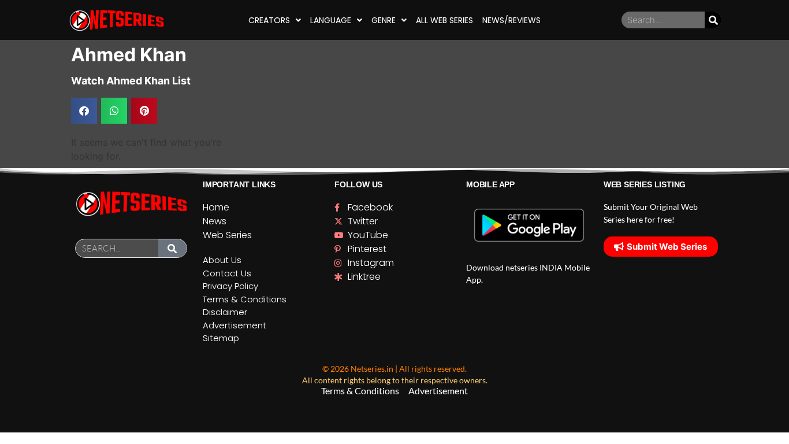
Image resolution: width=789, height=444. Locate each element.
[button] (84, 111)
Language (330, 20)
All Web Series (444, 20)
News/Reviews (511, 20)
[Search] (713, 20)
